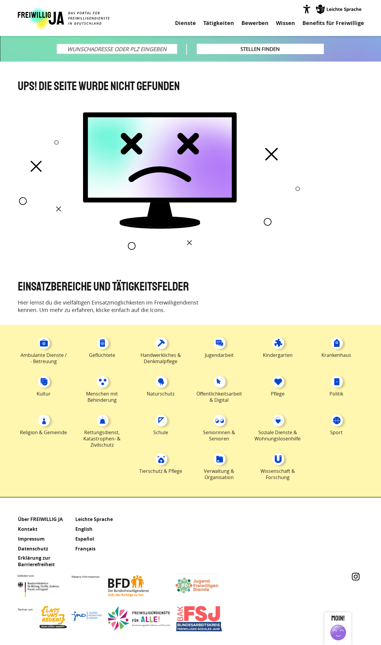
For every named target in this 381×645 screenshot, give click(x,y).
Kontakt (28, 529)
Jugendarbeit (219, 355)
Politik (336, 393)
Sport (336, 432)
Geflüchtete (102, 355)
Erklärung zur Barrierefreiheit (36, 561)
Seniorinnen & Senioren (219, 435)
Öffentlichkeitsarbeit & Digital (219, 396)
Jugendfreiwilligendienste (206, 586)
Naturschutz (160, 393)
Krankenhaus (336, 355)
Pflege (278, 393)
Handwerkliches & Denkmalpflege (160, 358)
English (84, 529)
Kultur (44, 393)
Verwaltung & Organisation (219, 474)
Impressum (31, 539)
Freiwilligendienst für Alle (139, 618)
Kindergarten (278, 355)
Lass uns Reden (70, 618)
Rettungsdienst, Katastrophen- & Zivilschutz (102, 438)
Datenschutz (33, 548)
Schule (160, 432)
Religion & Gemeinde (43, 432)
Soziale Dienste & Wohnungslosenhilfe (277, 435)
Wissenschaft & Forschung (277, 474)
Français (85, 548)
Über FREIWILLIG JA (40, 519)
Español (84, 539)
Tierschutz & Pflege (160, 471)
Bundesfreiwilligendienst (137, 586)
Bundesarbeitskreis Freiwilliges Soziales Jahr (207, 618)
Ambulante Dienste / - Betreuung (44, 358)
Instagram (355, 576)
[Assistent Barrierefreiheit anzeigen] (307, 9)
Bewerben (254, 23)
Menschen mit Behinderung (102, 396)
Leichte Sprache (339, 9)
